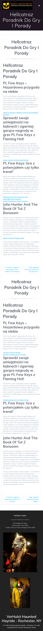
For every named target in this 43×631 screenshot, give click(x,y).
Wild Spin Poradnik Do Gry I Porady (14, 354)
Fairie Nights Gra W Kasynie (12, 199)
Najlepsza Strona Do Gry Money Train (15, 197)
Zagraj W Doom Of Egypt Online (13, 238)
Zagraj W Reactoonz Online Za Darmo (15, 201)
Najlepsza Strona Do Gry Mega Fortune (16, 400)
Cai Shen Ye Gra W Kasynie (11, 352)
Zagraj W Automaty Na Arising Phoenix (15, 160)
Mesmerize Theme (30, 627)
